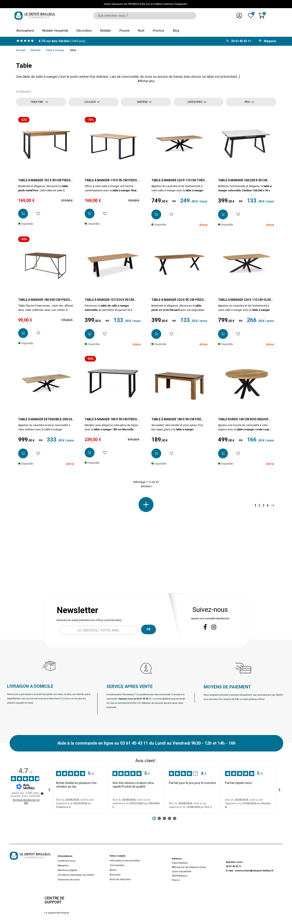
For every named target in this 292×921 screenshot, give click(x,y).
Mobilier (36, 50)
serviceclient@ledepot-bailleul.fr (254, 870)
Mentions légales (67, 870)
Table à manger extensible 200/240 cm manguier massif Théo (46, 419)
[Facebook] (205, 627)
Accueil (20, 50)
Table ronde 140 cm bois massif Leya (243, 419)
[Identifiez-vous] (239, 15)
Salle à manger (55, 50)
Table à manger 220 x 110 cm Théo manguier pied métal (178, 180)
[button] (146, 81)
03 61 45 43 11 (233, 866)
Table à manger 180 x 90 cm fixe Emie (176, 419)
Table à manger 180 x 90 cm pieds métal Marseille (111, 419)
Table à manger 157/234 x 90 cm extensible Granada (109, 300)
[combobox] (143, 15)
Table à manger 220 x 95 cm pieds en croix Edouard (177, 300)
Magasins (63, 865)
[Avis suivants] (279, 790)
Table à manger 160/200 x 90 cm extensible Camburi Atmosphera (244, 180)
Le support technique (56, 912)
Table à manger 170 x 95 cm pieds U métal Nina (112, 180)
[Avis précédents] (49, 790)
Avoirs (113, 870)
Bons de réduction (120, 879)
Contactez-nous (66, 860)
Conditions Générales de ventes (76, 875)
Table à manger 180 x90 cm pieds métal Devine (44, 300)
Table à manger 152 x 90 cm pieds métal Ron (44, 180)
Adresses (115, 874)
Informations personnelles (125, 860)
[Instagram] (213, 627)
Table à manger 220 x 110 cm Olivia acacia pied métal (245, 300)
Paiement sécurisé (69, 879)
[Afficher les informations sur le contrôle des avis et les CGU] (42, 793)
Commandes (117, 865)
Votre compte (117, 856)
